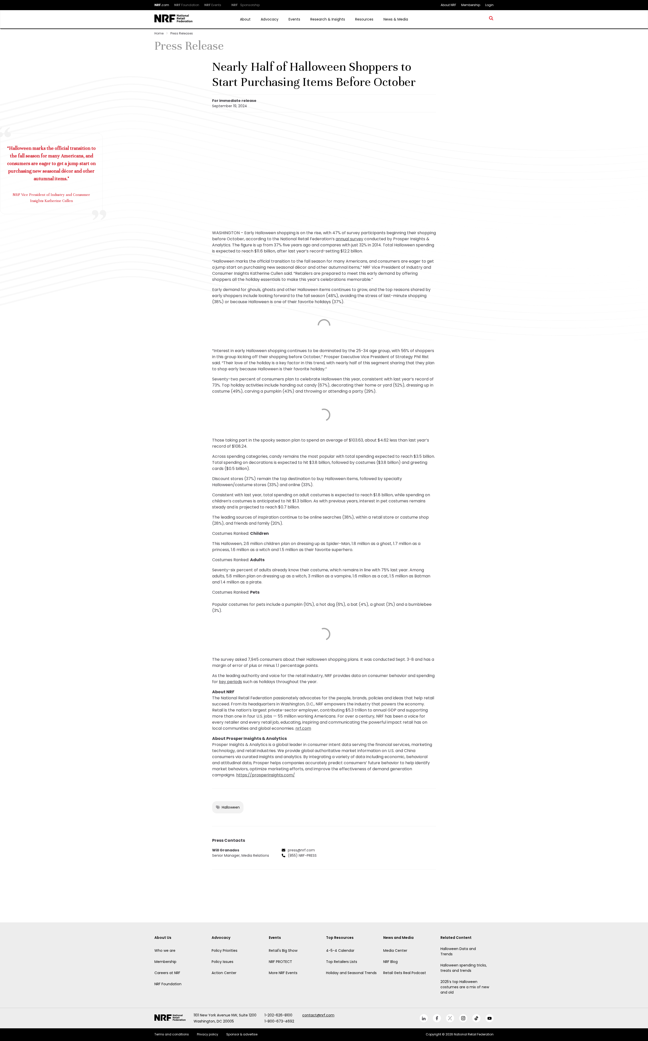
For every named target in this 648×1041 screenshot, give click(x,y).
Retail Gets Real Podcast (404, 972)
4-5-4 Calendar (340, 950)
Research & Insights (327, 19)
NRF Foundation (167, 984)
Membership (165, 961)
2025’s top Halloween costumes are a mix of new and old (464, 987)
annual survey (349, 239)
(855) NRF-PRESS (302, 855)
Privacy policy (207, 1034)
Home (159, 33)
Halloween (231, 807)
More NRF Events (283, 972)
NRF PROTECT (280, 961)
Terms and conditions (171, 1034)
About (245, 19)
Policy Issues (222, 961)
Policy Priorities (224, 950)
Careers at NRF (167, 972)
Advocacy (269, 19)
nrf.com (303, 728)
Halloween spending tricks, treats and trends (463, 968)
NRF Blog (390, 961)
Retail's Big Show (283, 950)
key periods (230, 682)
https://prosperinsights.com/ (265, 775)
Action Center (224, 972)
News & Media (395, 19)
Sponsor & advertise (241, 1034)
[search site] (491, 19)
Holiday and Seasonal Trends (351, 972)
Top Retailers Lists (341, 961)
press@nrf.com (301, 850)
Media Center (395, 950)
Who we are (164, 950)
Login (489, 5)
